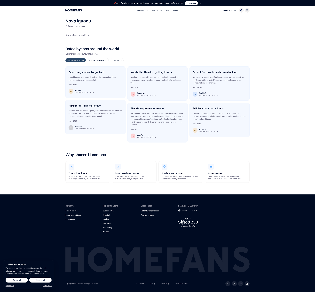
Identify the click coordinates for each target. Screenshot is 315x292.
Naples (106, 219)
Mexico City (107, 227)
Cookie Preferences (181, 283)
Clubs (167, 10)
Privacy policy (70, 211)
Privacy (152, 283)
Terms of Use (140, 283)
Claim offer (191, 3)
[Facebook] (227, 283)
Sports (175, 10)
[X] (234, 283)
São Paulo (107, 223)
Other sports (117, 60)
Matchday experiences (150, 211)
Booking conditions (73, 215)
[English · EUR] (241, 10)
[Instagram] (247, 283)
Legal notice (70, 219)
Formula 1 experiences (98, 60)
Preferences (10, 285)
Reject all (17, 280)
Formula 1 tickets (147, 215)
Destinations (157, 10)
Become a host (229, 10)
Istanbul (106, 215)
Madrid (106, 232)
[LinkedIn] (240, 283)
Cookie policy (47, 285)
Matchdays (141, 10)
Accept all (40, 280)
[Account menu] (247, 10)
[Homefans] (73, 10)
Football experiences (75, 60)
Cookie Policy (164, 283)
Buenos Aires (108, 211)
